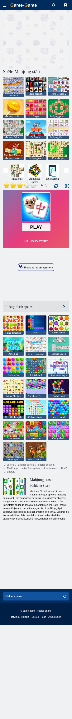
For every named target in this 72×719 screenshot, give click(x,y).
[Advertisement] (35, 39)
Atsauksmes (54, 617)
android (11, 471)
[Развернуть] (67, 186)
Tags (43, 617)
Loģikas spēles (25, 465)
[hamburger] (4, 5)
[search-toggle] (54, 5)
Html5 (64, 468)
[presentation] (5, 170)
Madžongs (12, 468)
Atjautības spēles (31, 468)
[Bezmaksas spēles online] (23, 5)
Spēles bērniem (46, 465)
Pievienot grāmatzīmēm (38, 267)
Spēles (10, 465)
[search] (65, 596)
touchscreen (50, 468)
